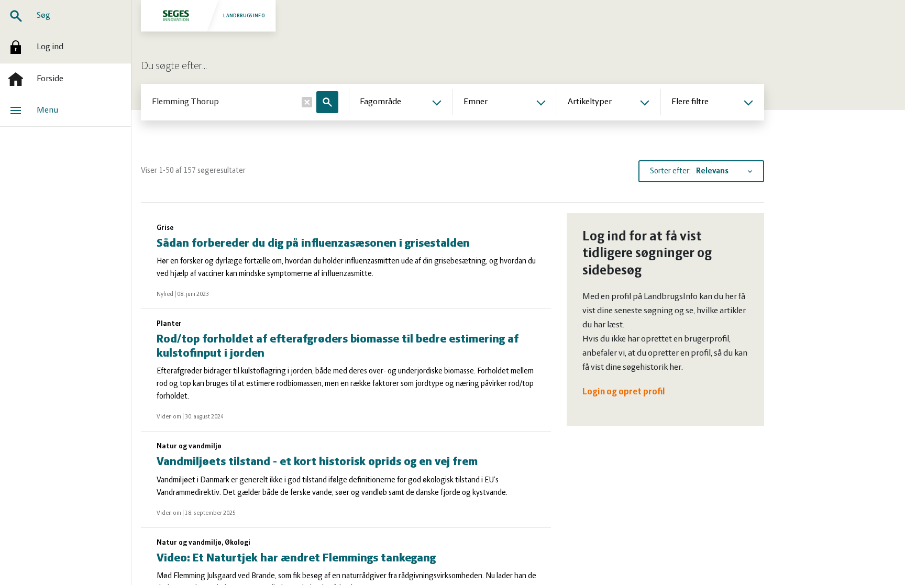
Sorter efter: (670, 171)
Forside (50, 79)
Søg (43, 15)
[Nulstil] (307, 102)
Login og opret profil (623, 392)
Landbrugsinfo (244, 15)
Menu (47, 110)
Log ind (50, 47)
